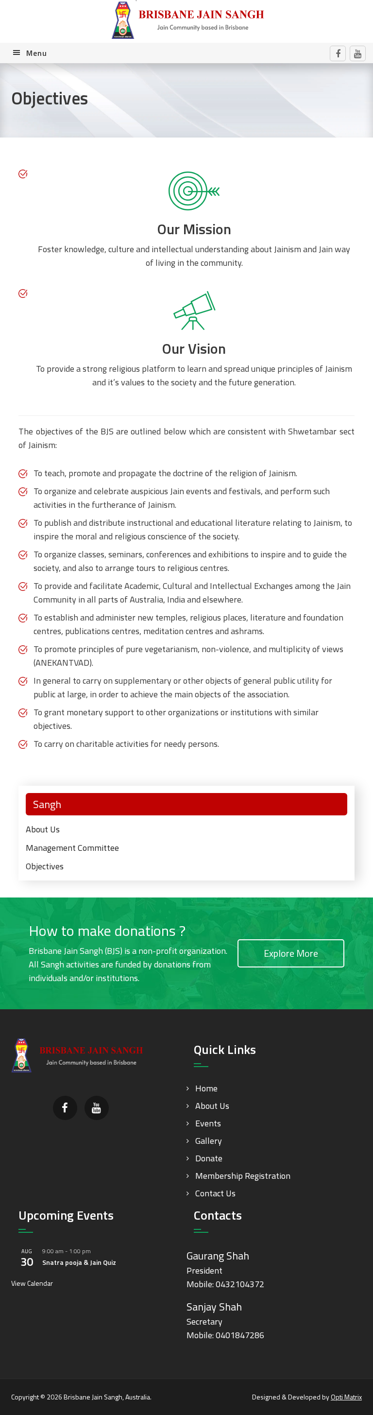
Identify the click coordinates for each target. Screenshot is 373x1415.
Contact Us (215, 1193)
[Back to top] (346, 1388)
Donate (208, 1158)
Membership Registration (242, 1175)
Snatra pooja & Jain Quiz (79, 1262)
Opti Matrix (346, 1397)
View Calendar (32, 1283)
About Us (43, 829)
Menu (36, 53)
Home (206, 1088)
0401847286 (240, 1335)
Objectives (45, 866)
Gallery (208, 1140)
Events (208, 1123)
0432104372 (240, 1284)
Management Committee (72, 847)
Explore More (291, 953)
